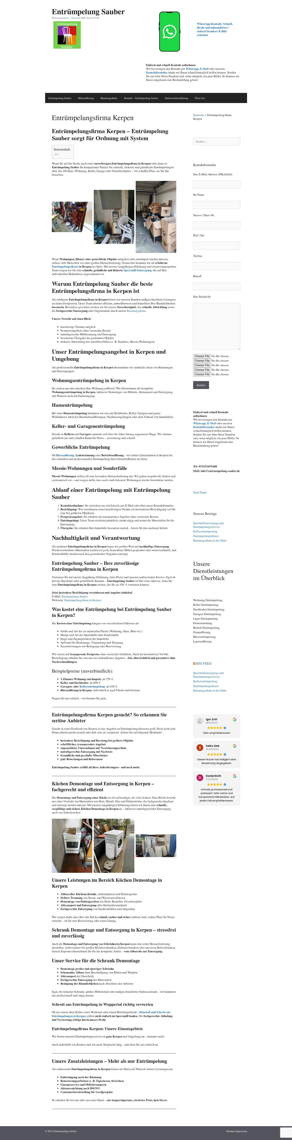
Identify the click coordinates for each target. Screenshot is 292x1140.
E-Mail (204, 69)
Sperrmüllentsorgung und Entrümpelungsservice (208, 525)
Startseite (198, 115)
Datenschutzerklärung (176, 98)
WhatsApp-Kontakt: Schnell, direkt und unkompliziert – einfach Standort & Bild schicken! (215, 29)
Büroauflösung (86, 98)
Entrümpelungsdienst (65, 266)
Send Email (200, 492)
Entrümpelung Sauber (88, 11)
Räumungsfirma (109, 98)
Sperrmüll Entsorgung (138, 270)
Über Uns (200, 98)
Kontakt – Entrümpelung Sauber (141, 98)
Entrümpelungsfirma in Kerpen (82, 600)
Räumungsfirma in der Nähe (209, 540)
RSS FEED (203, 663)
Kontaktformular (157, 72)
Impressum (241, 1131)
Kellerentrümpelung (92, 686)
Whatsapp (199, 423)
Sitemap (230, 1131)
